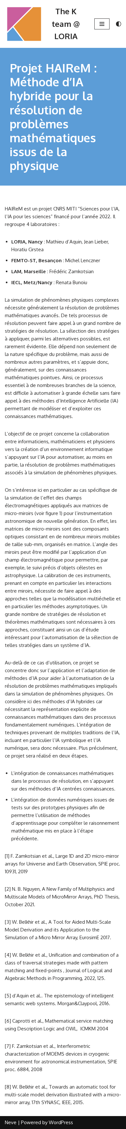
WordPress (61, 1122)
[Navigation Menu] (102, 23)
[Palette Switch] (118, 24)
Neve (10, 1122)
